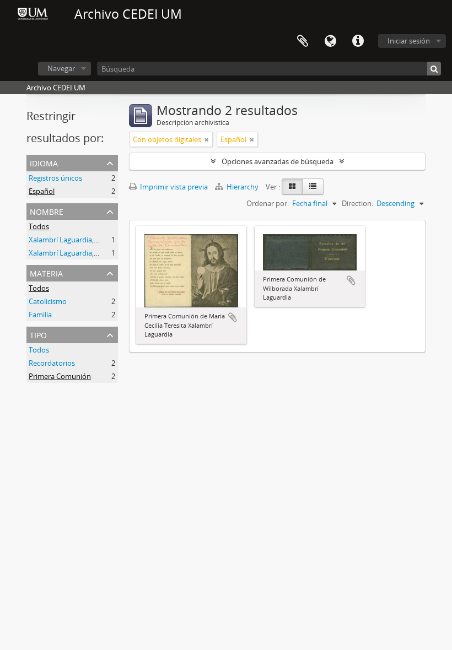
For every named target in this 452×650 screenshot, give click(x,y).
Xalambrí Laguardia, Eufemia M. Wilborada (98, 240)
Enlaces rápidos (358, 41)
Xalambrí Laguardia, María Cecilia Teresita (96, 253)
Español (42, 191)
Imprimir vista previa (173, 187)
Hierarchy (242, 187)
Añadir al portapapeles (232, 317)
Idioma (330, 41)
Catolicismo (48, 301)
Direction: (357, 203)
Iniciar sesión (409, 41)
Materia (46, 272)
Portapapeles (302, 41)
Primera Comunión (60, 376)
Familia (40, 314)
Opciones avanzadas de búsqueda (277, 161)
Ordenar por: (267, 203)
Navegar (61, 68)
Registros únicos (55, 178)
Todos (39, 226)
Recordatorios (52, 363)
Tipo (38, 334)
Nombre (46, 210)
